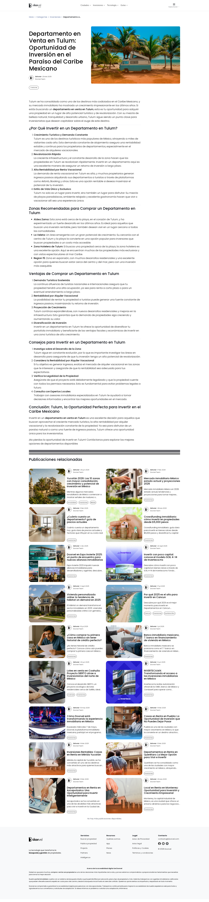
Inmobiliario (72, 502)
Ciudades (85, 5)
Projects (84, 848)
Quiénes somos (113, 839)
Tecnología (111, 5)
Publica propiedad (89, 843)
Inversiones (98, 5)
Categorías (41, 17)
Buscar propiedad (88, 839)
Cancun (147, 613)
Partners (84, 853)
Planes (109, 848)
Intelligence (85, 857)
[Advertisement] (162, 135)
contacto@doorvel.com (168, 839)
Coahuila (71, 695)
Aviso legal (137, 843)
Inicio (31, 17)
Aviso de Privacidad (140, 839)
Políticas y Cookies (140, 848)
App (108, 843)
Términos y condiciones (142, 853)
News (108, 853)
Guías (123, 5)
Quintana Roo (170, 613)
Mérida (93, 502)
